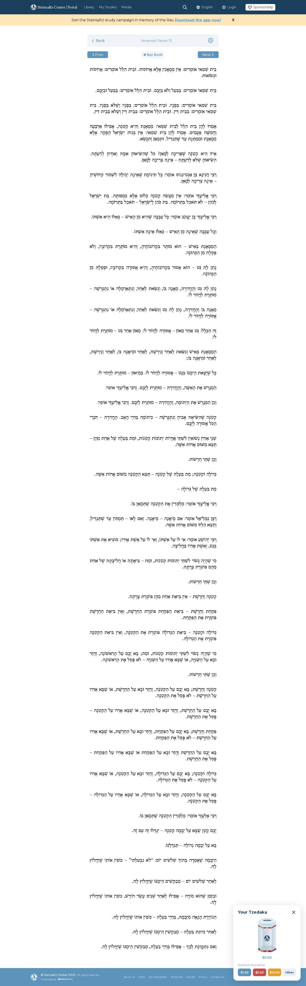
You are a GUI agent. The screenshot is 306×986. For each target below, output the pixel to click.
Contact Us (217, 977)
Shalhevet (177, 977)
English (207, 7)
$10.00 (275, 972)
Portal (141, 977)
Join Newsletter (158, 977)
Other (289, 972)
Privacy (203, 977)
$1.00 (244, 972)
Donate (190, 977)
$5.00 (259, 972)
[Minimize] (293, 912)
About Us (129, 977)
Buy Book (155, 55)
